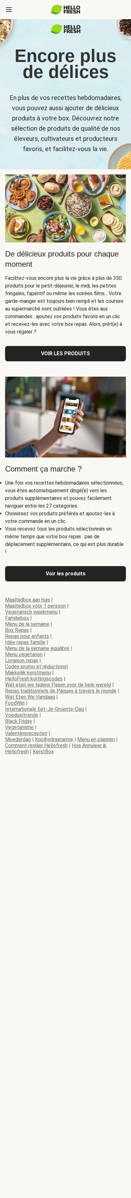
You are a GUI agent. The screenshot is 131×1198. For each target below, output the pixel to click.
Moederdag (18, 739)
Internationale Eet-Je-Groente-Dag (44, 709)
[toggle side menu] (9, 9)
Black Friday (18, 721)
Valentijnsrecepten (26, 733)
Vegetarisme (19, 727)
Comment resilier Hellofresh (36, 745)
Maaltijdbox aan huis (27, 600)
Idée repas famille (25, 642)
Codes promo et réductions (35, 667)
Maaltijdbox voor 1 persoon (35, 606)
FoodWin (14, 703)
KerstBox (43, 752)
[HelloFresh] (65, 9)
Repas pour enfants (27, 636)
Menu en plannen (96, 739)
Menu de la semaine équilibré (37, 648)
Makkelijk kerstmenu (28, 673)
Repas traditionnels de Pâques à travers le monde (60, 691)
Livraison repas (21, 660)
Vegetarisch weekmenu (31, 612)
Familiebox (17, 618)
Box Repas (17, 630)
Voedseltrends (21, 715)
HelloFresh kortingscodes (34, 679)
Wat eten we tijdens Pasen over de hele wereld (58, 685)
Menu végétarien (24, 654)
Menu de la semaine (27, 624)
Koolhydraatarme (54, 739)
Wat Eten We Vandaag (30, 697)
